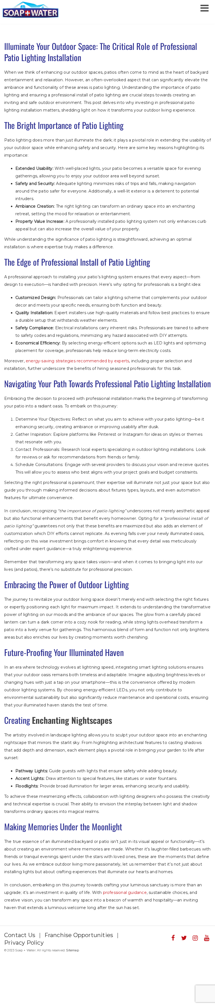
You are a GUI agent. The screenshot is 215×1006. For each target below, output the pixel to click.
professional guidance (125, 892)
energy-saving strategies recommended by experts (77, 360)
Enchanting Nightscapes (72, 720)
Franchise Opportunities (79, 935)
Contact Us (19, 935)
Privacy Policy (24, 942)
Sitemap (72, 950)
